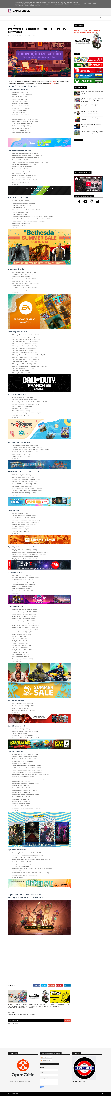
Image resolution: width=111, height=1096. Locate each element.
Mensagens (45, 1057)
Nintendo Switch (54, 18)
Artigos (32, 18)
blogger (67, 1020)
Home (10, 18)
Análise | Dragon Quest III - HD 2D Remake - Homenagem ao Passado (92, 132)
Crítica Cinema (42, 18)
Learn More (87, 4)
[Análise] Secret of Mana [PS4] (89, 105)
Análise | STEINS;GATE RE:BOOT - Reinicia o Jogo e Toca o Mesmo (38, 1006)
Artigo (13, 25)
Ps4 (67, 18)
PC (17, 25)
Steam (20, 25)
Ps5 (63, 18)
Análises (25, 18)
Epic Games (52, 83)
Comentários (46, 1060)
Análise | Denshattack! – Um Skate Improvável (59, 1005)
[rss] (102, 1094)
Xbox (72, 18)
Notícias (17, 18)
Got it (94, 4)
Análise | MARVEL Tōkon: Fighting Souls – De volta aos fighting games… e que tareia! (17, 1006)
